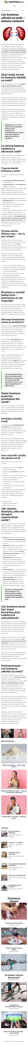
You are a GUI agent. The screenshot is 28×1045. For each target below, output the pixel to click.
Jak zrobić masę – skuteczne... (14, 853)
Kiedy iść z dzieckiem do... (17, 875)
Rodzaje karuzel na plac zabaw (14, 948)
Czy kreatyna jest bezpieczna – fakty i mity (7, 732)
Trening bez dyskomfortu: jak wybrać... (17, 864)
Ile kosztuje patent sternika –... (14, 886)
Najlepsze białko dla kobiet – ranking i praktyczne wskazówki (21, 733)
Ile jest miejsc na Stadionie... (14, 832)
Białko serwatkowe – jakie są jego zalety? (14, 766)
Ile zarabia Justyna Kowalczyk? (14, 976)
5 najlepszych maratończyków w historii (14, 1005)
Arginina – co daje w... (15, 842)
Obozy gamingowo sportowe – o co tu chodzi (14, 1032)
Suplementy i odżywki (6, 10)
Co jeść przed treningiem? (14, 923)
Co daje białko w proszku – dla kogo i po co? (14, 817)
